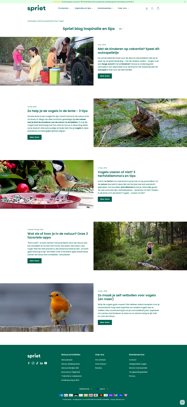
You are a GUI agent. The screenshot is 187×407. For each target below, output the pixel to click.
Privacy (132, 376)
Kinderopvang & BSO (70, 380)
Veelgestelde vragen (138, 364)
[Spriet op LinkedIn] (41, 363)
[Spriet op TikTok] (37, 363)
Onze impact (100, 364)
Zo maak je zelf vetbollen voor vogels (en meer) (127, 297)
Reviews (98, 368)
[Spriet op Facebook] (28, 363)
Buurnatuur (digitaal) (70, 372)
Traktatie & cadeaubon (71, 376)
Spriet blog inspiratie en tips (48, 21)
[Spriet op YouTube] (45, 363)
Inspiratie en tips (83, 8)
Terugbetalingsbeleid (138, 372)
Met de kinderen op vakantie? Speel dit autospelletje (128, 51)
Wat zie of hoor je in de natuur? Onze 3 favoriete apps (57, 235)
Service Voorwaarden (138, 368)
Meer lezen (105, 76)
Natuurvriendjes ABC (70, 368)
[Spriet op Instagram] (33, 363)
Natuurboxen (67, 360)
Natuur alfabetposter (70, 364)
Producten (63, 8)
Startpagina (31, 21)
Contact (132, 360)
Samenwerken (105, 8)
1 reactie (30, 229)
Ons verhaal (100, 360)
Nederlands (84, 389)
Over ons (122, 8)
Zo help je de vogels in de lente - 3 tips (57, 111)
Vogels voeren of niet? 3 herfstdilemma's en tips (117, 174)
